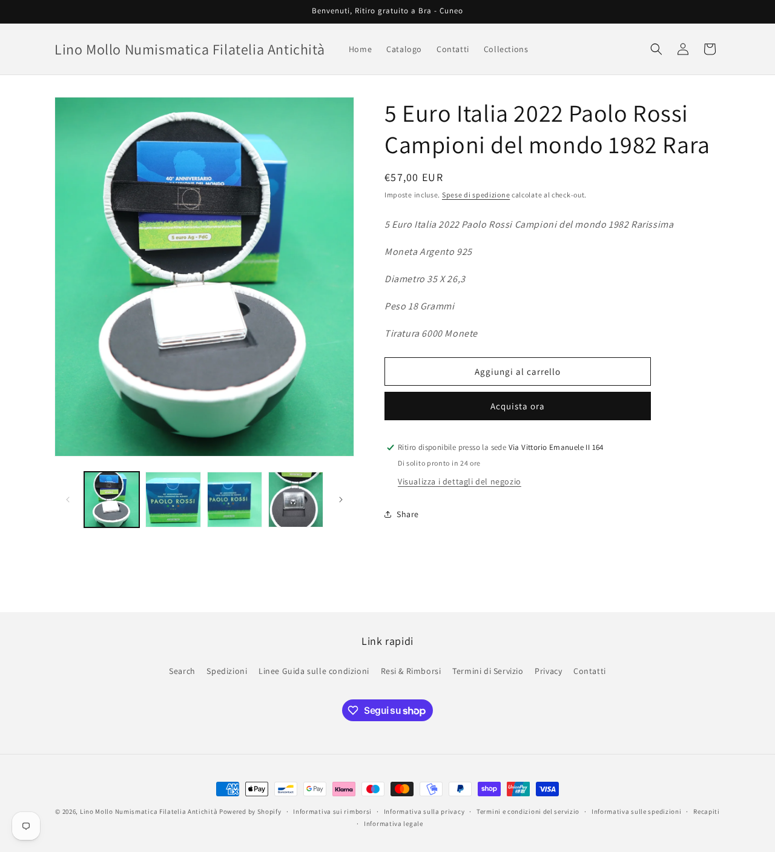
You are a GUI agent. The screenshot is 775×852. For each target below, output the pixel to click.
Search (182, 670)
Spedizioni (226, 670)
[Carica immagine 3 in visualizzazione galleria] (234, 499)
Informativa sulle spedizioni (637, 811)
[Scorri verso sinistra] (67, 499)
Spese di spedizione (476, 194)
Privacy (548, 670)
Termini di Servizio (487, 670)
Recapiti (706, 811)
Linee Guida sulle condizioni (314, 670)
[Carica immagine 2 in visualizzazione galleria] (172, 499)
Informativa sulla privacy (424, 811)
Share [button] (408, 514)
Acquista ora (517, 406)
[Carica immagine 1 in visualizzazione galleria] (111, 499)
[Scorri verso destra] (341, 499)
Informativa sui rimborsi (332, 811)
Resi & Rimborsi (411, 670)
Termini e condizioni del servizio (528, 811)
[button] (656, 49)
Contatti (589, 670)
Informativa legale (393, 823)
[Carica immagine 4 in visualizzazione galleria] (295, 499)
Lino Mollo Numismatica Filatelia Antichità (148, 811)
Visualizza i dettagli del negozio (459, 481)
